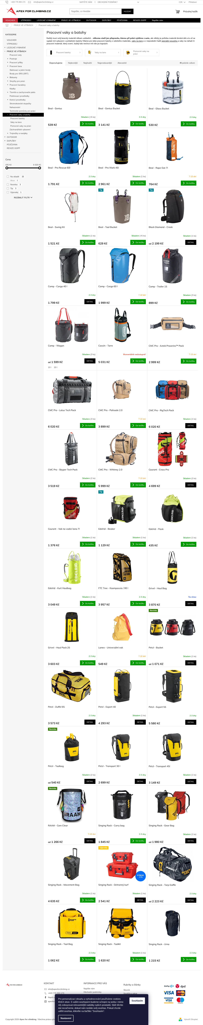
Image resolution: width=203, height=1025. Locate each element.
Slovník (126, 990)
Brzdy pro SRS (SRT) (19, 73)
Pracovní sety (16, 55)
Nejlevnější (73, 63)
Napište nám (86, 2)
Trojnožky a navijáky (18, 133)
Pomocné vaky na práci (20, 126)
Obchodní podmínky (108, 2)
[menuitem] (10, 20)
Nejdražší (87, 63)
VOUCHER (11, 40)
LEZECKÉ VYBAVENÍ (16, 47)
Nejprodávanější (105, 63)
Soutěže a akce (130, 993)
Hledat (127, 11)
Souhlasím (137, 1001)
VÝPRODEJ (12, 44)
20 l (55, 367)
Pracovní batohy (17, 118)
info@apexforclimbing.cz (59, 989)
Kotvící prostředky (18, 100)
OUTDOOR (12, 137)
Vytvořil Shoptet (191, 1019)
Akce (14, 180)
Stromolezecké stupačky (20, 103)
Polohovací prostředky (19, 96)
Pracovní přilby (16, 62)
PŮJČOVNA (12, 144)
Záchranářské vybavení (20, 129)
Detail (191, 242)
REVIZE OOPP (13, 148)
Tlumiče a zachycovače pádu (22, 92)
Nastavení (66, 1018)
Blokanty (13, 77)
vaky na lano (137, 41)
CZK (181, 2)
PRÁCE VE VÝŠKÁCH (16, 51)
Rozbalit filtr (22, 197)
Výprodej (15, 192)
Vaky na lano (16, 122)
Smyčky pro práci (17, 81)
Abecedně (122, 63)
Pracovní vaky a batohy (20, 115)
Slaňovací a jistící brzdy (20, 70)
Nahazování (15, 107)
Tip (13, 188)
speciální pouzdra (170, 41)
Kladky (12, 89)
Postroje (13, 59)
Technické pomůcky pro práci (22, 111)
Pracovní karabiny (18, 85)
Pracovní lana (16, 66)
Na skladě (17, 176)
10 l (49, 367)
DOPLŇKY (11, 141)
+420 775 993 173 (56, 993)
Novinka (15, 184)
